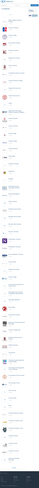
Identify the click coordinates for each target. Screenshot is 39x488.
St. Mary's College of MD (14, 330)
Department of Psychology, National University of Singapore (16, 111)
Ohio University (12, 262)
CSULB (10, 103)
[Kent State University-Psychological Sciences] (4, 188)
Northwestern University (14, 239)
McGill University (13, 201)
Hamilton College (13, 141)
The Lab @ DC (12, 352)
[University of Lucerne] (4, 452)
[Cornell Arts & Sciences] (4, 97)
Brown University (13, 65)
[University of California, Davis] (4, 422)
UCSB (10, 405)
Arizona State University (14, 43)
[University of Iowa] (4, 445)
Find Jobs (27, 478)
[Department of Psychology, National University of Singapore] (4, 112)
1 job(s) (11, 23)
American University (13, 27)
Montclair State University (15, 224)
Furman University (13, 126)
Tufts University (12, 390)
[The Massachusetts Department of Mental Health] (4, 361)
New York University (13, 231)
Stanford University (13, 345)
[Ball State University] (4, 52)
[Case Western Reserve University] (4, 74)
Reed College (12, 307)
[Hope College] (4, 157)
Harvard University (13, 148)
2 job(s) (11, 67)
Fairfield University (13, 118)
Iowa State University (14, 163)
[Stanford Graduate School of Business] (4, 339)
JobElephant (11, 171)
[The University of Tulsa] (4, 384)
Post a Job (15, 478)
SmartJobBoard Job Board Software (12, 485)
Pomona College (12, 277)
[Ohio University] (4, 263)
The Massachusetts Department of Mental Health (16, 360)
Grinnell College (12, 133)
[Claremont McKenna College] (4, 82)
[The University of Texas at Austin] (4, 377)
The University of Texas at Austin (16, 375)
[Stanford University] (4, 346)
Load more (14, 467)
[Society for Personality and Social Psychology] (4, 324)
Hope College (12, 156)
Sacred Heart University (14, 314)
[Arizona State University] (4, 44)
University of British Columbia (16, 413)
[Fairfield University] (4, 120)
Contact (2, 478)
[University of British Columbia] (4, 414)
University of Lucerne (14, 450)
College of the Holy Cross (15, 88)
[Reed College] (4, 308)
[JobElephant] (4, 172)
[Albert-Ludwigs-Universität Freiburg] (4, 21)
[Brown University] (4, 67)
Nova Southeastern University (16, 254)
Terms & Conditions (4, 481)
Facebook (5, 473)
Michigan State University (15, 209)
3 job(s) (11, 14)
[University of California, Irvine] (4, 429)
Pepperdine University (14, 269)
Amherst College (13, 35)
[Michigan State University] (4, 210)
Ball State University (13, 50)
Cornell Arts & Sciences (14, 95)
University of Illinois (13, 435)
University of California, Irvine (16, 428)
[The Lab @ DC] (4, 354)
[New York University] (4, 233)
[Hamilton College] (4, 142)
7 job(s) (11, 173)
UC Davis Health (12, 398)
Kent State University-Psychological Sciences (14, 187)
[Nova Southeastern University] (4, 256)
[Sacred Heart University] (4, 316)
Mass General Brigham (14, 194)
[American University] (4, 29)
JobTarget (11, 178)
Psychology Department (14, 299)
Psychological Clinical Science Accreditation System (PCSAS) (16, 292)
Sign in (15, 481)
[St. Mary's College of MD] (4, 331)
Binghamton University (14, 58)
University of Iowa (13, 443)
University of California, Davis (16, 420)
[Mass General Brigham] (4, 195)
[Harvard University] (4, 150)
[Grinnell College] (4, 135)
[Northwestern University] (4, 240)
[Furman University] (4, 127)
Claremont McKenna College (15, 80)
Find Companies (34, 5)
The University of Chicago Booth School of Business (16, 368)
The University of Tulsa (14, 383)
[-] (4, 14)
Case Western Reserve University (16, 73)
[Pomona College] (4, 278)
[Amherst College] (4, 37)
